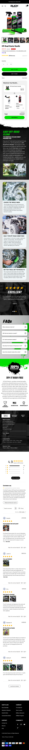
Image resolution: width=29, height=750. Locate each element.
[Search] (5, 6)
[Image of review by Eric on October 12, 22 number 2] (13, 599)
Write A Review (15, 478)
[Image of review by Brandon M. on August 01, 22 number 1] (6, 632)
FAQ (3, 728)
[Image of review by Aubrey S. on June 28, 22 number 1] (6, 667)
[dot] (14, 311)
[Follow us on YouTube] (24, 724)
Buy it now (15, 73)
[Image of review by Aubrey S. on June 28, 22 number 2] (13, 667)
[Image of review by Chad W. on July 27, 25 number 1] (6, 528)
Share (3, 78)
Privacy (6, 737)
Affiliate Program (20, 715)
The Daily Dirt (19, 707)
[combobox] (20, 512)
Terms (3, 737)
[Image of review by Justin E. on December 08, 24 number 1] (6, 563)
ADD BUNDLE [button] (14, 117)
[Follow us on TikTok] (17, 727)
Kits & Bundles (5, 707)
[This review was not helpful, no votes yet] (24, 547)
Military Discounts (20, 713)
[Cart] (26, 6)
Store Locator (19, 710)
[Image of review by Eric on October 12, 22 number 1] (6, 599)
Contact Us (4, 723)
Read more (8, 541)
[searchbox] (8, 508)
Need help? (24, 78)
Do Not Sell (11, 737)
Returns (3, 725)
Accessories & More (6, 715)
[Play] (14, 170)
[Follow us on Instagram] (21, 724)
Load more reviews (14, 686)
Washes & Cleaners (6, 710)
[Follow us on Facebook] (17, 724)
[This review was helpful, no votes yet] (21, 547)
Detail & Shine (5, 713)
